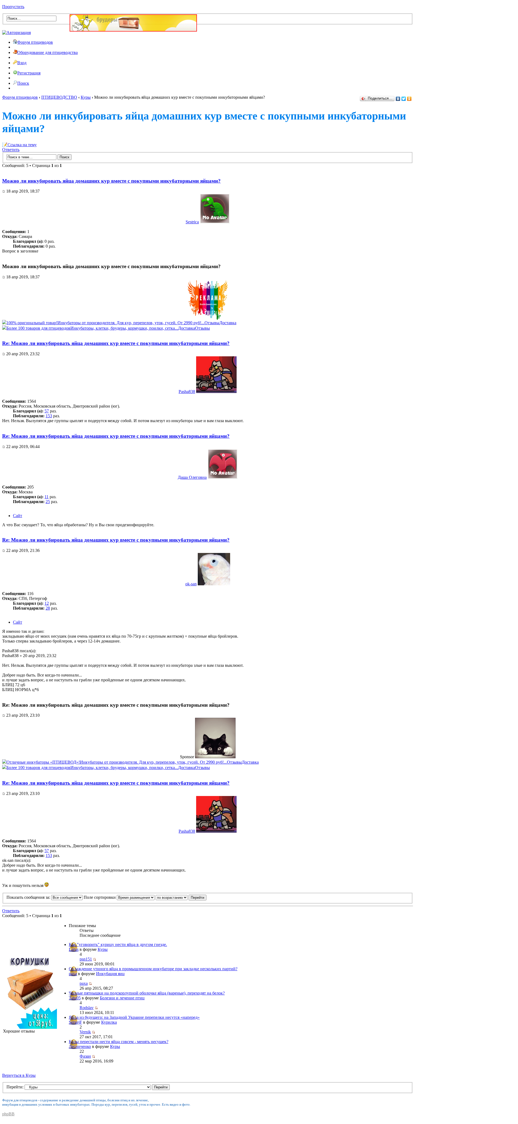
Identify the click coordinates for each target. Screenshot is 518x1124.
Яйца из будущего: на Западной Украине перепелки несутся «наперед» (134, 1017)
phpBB (8, 1114)
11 (47, 496)
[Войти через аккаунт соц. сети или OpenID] (16, 31)
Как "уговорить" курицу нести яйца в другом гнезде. (118, 944)
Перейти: (14, 1087)
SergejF (75, 1022)
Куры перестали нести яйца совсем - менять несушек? (118, 1041)
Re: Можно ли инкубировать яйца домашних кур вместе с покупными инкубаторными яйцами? (116, 343)
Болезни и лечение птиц (122, 998)
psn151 (86, 959)
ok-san (191, 584)
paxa (73, 973)
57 (47, 411)
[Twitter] (404, 98)
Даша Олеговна (192, 477)
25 (48, 501)
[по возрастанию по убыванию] (181, 897)
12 (47, 603)
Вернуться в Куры (19, 1075)
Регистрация (28, 73)
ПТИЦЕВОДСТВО (59, 97)
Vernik (85, 1032)
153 (49, 416)
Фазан (85, 1056)
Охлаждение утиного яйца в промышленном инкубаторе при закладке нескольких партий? (153, 968)
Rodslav (87, 1007)
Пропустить (13, 6)
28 (48, 608)
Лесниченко (80, 1046)
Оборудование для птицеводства (47, 52)
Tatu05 (75, 998)
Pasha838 (187, 391)
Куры (86, 97)
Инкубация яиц (110, 973)
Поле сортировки (100, 897)
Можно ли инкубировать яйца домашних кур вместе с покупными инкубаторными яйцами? (111, 181)
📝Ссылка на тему (19, 144)
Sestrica (192, 222)
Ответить (10, 149)
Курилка (109, 1022)
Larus (74, 949)
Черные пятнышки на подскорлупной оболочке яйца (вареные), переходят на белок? (147, 993)
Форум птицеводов (35, 42)
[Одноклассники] (409, 98)
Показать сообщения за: (28, 897)
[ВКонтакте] (398, 98)
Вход (21, 62)
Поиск (23, 83)
